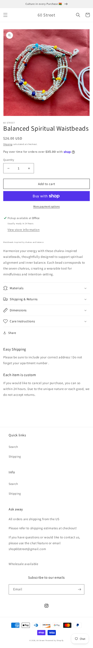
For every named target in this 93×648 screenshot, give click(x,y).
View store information (24, 230)
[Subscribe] (79, 589)
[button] (5, 15)
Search (13, 447)
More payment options (46, 206)
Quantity (8, 160)
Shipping (7, 144)
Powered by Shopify (54, 640)
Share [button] (12, 333)
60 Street (41, 640)
